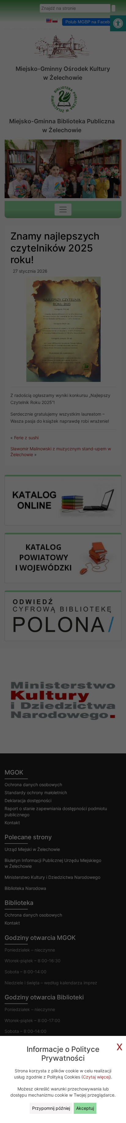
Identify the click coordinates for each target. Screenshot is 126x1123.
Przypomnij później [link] (51, 1108)
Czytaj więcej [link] (96, 1076)
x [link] (119, 1045)
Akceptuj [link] (85, 1108)
